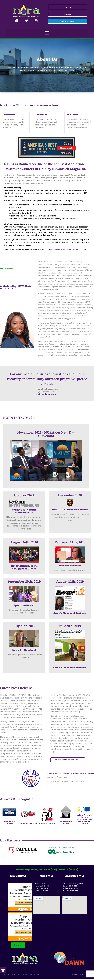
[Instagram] (36, 20)
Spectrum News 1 (24, 605)
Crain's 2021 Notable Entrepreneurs (24, 511)
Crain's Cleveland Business (70, 613)
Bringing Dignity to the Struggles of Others (24, 567)
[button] (3, 970)
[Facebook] (16, 20)
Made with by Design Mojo (80, 974)
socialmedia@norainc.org (48, 394)
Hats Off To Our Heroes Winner (69, 509)
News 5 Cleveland (70, 565)
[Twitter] (26, 20)
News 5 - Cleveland (24, 650)
